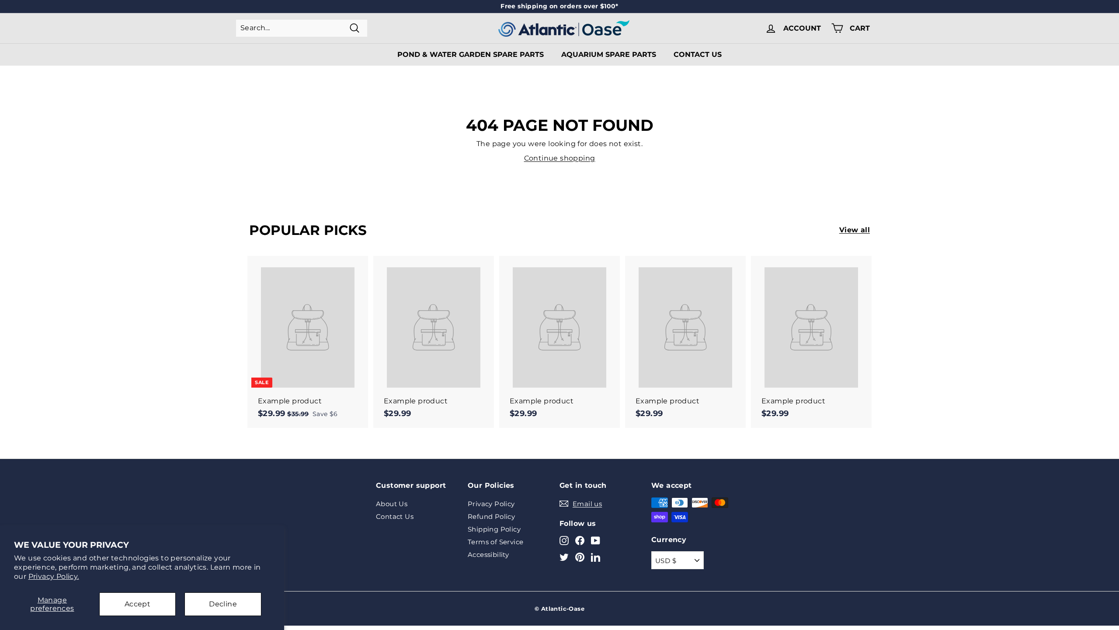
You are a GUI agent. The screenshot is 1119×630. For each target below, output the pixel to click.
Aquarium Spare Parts (608, 54)
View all (854, 230)
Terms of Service (495, 542)
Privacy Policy (491, 504)
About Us (391, 504)
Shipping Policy (494, 529)
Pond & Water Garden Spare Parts (470, 54)
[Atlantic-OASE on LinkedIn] (595, 557)
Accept (137, 604)
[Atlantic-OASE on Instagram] (564, 541)
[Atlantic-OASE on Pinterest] (579, 557)
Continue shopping (559, 158)
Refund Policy (491, 516)
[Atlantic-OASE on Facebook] (579, 541)
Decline (223, 604)
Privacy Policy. (53, 576)
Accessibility (488, 554)
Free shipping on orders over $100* (559, 6)
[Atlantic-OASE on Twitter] (564, 557)
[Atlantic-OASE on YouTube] (595, 541)
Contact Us (698, 54)
